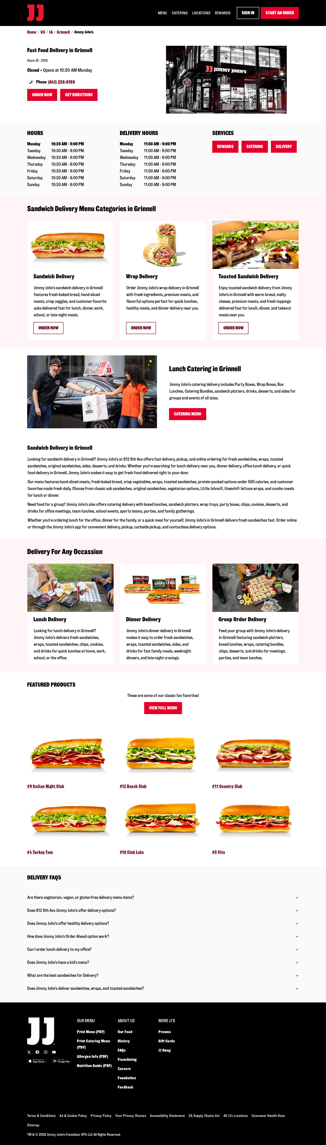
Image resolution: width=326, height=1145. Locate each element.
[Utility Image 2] (61, 1061)
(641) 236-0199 (61, 82)
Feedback (125, 1087)
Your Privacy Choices (130, 1116)
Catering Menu (187, 414)
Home (31, 32)
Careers (124, 1069)
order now (141, 328)
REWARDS (223, 13)
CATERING (180, 13)
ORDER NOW (233, 328)
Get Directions (79, 95)
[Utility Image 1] (36, 1061)
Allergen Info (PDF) (92, 1056)
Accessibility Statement (167, 1116)
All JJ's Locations (236, 1116)
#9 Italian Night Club (45, 786)
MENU (162, 13)
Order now (48, 328)
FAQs (122, 1050)
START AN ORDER (280, 13)
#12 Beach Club (133, 786)
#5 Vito (218, 852)
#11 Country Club (227, 786)
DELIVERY (284, 146)
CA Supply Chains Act (204, 1116)
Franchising (127, 1059)
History (124, 1041)
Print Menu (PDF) (91, 1032)
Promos (164, 1032)
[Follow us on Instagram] (46, 1052)
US (43, 32)
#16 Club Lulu (132, 852)
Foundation (127, 1078)
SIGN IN (248, 13)
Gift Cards (166, 1041)
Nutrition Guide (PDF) (94, 1066)
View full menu (163, 708)
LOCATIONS (201, 13)
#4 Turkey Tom (40, 852)
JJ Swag (164, 1050)
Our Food (125, 1032)
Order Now (42, 95)
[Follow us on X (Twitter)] (29, 1052)
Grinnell (63, 32)
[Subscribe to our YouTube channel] (54, 1052)
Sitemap (33, 1125)
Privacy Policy (101, 1116)
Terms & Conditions (41, 1116)
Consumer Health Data (268, 1116)
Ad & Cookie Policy (73, 1116)
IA (51, 32)
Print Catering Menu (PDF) (93, 1044)
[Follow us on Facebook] (37, 1052)
